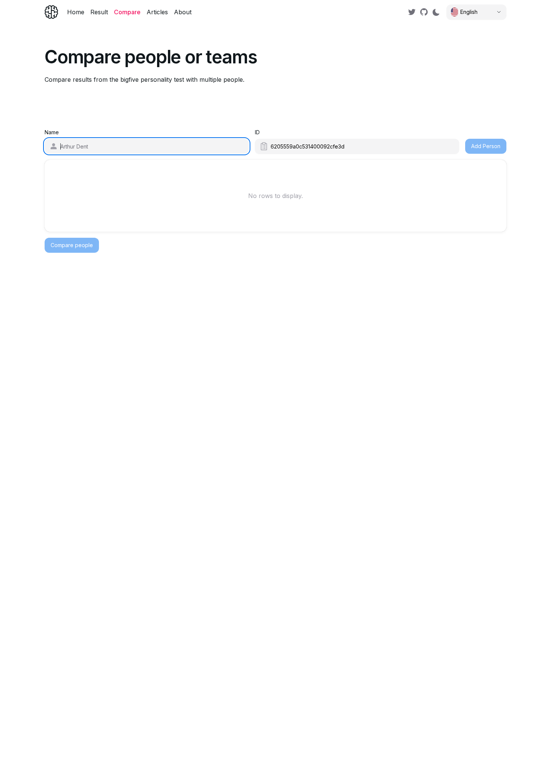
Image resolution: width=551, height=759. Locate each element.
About (183, 12)
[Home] (51, 12)
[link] (411, 12)
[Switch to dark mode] (435, 12)
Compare (127, 12)
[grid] (275, 196)
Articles (157, 12)
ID (257, 132)
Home (75, 12)
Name (52, 132)
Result (99, 12)
